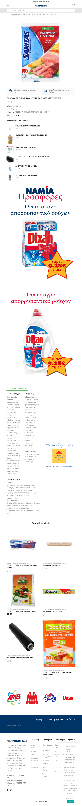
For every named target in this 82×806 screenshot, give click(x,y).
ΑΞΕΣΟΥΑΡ (54, 15)
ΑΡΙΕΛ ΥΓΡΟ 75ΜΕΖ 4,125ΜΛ (26, 166)
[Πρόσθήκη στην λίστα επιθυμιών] (21, 544)
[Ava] (32, 697)
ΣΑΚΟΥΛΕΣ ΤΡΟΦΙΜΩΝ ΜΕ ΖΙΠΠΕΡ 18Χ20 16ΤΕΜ (21, 566)
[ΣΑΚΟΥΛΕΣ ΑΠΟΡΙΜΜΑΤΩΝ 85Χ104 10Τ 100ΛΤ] (10, 159)
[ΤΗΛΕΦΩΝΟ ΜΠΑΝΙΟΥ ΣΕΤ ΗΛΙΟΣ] (10, 128)
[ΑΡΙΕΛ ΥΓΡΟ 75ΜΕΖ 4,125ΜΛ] (10, 168)
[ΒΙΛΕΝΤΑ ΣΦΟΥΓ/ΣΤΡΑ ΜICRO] (10, 177)
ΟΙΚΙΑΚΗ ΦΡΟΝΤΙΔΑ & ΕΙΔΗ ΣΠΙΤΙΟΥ (35, 15)
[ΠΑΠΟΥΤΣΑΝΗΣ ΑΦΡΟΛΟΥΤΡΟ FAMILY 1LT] (10, 139)
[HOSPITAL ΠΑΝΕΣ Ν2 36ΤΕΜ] (10, 149)
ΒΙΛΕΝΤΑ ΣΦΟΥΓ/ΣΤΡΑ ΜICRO (26, 175)
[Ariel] (14, 697)
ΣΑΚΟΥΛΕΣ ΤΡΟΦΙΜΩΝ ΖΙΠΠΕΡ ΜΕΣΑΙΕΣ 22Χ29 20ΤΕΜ (57, 674)
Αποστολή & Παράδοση (17, 388)
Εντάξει (70, 802)
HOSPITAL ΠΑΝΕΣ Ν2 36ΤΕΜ (26, 147)
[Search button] (73, 10)
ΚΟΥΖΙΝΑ (44, 563)
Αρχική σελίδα (15, 15)
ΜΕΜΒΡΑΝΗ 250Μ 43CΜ (51, 565)
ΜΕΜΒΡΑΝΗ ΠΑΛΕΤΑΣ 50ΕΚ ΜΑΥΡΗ (19, 658)
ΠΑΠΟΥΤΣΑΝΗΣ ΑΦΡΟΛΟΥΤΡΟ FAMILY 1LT (31, 135)
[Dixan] (68, 697)
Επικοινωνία (35, 767)
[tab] (17, 389)
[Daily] (50, 697)
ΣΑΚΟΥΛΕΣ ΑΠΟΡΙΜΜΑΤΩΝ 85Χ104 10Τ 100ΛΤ (33, 157)
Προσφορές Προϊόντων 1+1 (34, 760)
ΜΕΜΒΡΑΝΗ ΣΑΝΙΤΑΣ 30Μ (52, 612)
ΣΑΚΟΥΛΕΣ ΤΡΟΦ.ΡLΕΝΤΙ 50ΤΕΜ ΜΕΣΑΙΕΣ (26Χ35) (21, 613)
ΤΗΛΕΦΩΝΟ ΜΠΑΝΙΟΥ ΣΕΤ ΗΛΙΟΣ (28, 126)
